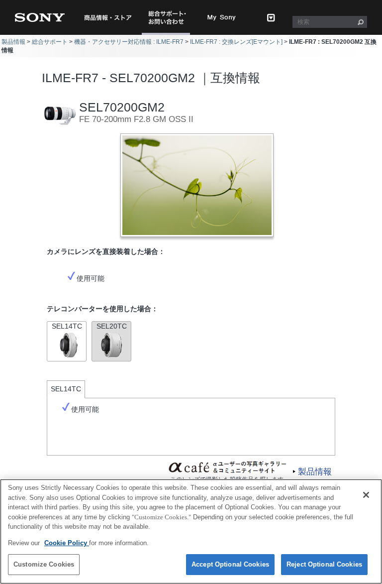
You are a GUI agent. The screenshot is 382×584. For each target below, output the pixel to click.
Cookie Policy (66, 543)
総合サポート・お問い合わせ (169, 34)
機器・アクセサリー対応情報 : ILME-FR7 (129, 41)
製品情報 (13, 41)
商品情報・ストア (108, 17)
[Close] (366, 495)
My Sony (222, 17)
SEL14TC (67, 326)
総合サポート (50, 41)
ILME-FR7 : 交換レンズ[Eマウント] (236, 41)
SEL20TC (111, 326)
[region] (191, 531)
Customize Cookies (43, 564)
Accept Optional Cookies (230, 564)
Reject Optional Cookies (324, 564)
